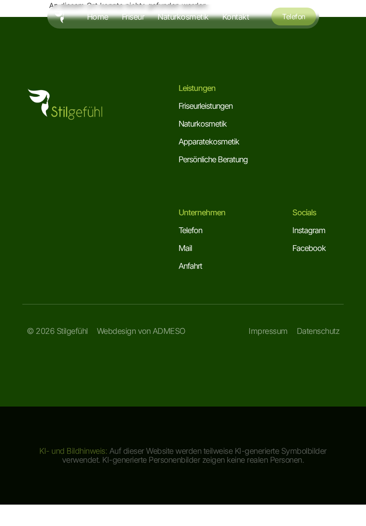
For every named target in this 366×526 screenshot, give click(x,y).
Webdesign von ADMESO (141, 331)
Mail (185, 248)
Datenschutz (318, 331)
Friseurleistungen (206, 106)
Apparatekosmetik (209, 141)
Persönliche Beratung (213, 159)
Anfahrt (190, 266)
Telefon (190, 230)
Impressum (268, 331)
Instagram (308, 230)
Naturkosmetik (203, 123)
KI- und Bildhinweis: (73, 451)
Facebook (309, 248)
